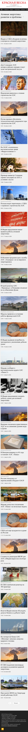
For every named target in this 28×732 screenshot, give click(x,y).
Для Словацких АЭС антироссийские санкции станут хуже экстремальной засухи (13, 67)
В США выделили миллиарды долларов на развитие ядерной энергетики (12, 666)
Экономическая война (6, 37)
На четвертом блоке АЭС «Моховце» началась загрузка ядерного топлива (12, 638)
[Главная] (14, 4)
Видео (11, 9)
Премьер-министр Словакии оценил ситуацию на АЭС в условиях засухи (11, 177)
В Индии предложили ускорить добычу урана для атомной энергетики (12, 398)
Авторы (23, 9)
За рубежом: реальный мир (7, 312)
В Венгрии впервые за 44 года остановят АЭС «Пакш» (12, 453)
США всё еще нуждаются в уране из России (13, 531)
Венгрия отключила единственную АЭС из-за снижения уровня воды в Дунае (14, 426)
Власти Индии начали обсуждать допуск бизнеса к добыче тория (13, 611)
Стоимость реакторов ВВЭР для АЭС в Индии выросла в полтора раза (13, 558)
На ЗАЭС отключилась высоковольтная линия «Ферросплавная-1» (9, 149)
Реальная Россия (4, 476)
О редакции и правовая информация (9, 725)
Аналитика (17, 9)
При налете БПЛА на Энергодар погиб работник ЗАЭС (13, 694)
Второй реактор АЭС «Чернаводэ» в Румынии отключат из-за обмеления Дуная (14, 287)
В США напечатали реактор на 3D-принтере (12, 585)
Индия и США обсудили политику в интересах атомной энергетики (14, 40)
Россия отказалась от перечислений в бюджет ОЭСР (12, 479)
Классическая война (5, 145)
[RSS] (23, 17)
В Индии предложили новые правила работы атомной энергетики (11, 231)
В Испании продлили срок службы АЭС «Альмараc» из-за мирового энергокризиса (14, 259)
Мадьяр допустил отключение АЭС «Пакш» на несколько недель (14, 505)
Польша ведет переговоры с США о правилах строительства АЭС (14, 204)
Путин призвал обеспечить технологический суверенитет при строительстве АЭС (14, 121)
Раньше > (16, 703)
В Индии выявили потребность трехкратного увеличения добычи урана (13, 342)
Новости (6, 9)
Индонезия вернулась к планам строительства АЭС (12, 94)
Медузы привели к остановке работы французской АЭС (12, 315)
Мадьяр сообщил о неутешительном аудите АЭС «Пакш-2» (12, 370)
